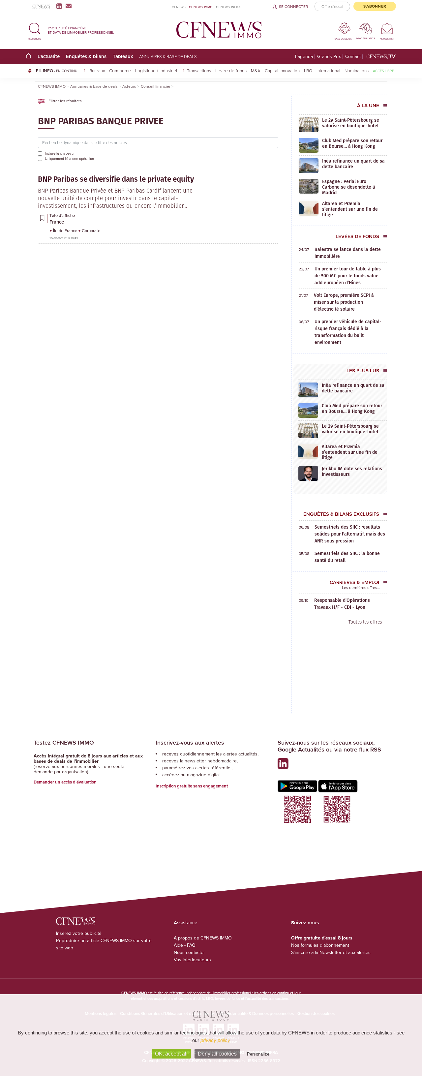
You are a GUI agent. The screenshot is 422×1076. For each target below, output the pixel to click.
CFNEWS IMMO (201, 7)
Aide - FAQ (185, 945)
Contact (353, 56)
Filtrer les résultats (64, 101)
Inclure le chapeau (59, 153)
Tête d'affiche (62, 215)
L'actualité (49, 56)
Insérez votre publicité (79, 933)
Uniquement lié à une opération (69, 158)
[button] (34, 30)
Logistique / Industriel (156, 70)
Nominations (357, 70)
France (56, 221)
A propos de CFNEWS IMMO (203, 938)
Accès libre (383, 70)
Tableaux (123, 56)
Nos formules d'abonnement (320, 945)
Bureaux (97, 70)
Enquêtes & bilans (86, 56)
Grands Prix (329, 56)
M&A (255, 70)
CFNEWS (179, 7)
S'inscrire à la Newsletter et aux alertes (331, 952)
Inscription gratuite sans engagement (192, 786)
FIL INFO (56, 70)
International (328, 70)
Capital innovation (282, 70)
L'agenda (304, 56)
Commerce (120, 70)
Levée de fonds (231, 70)
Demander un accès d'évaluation (65, 782)
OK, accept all (171, 1054)
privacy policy (215, 1040)
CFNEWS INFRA (228, 7)
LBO (308, 70)
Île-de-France (65, 230)
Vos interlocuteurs (192, 959)
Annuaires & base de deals (168, 56)
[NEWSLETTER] (387, 28)
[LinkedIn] (60, 6)
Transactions (199, 70)
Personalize (258, 1054)
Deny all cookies (217, 1054)
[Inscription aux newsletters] (69, 6)
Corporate (91, 230)
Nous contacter (189, 952)
